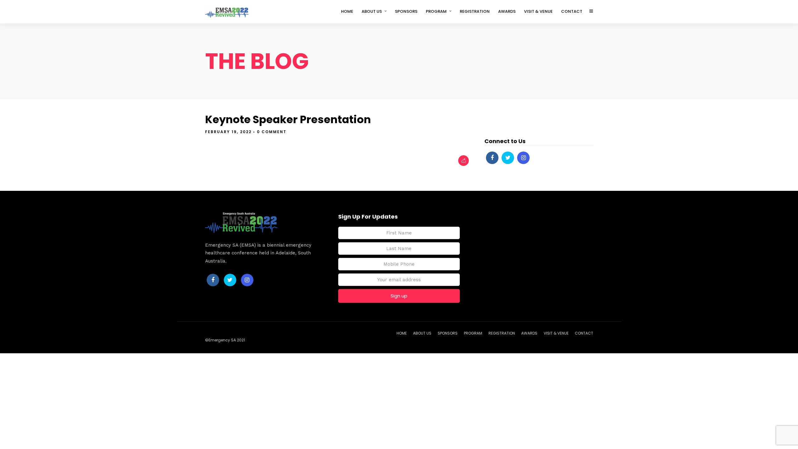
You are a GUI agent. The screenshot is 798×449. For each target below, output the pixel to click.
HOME (347, 11)
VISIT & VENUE (538, 11)
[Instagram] (523, 158)
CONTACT (571, 11)
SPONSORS (406, 11)
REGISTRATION (475, 11)
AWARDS (507, 11)
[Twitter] (508, 158)
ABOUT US (372, 11)
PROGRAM (436, 11)
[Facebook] (492, 158)
